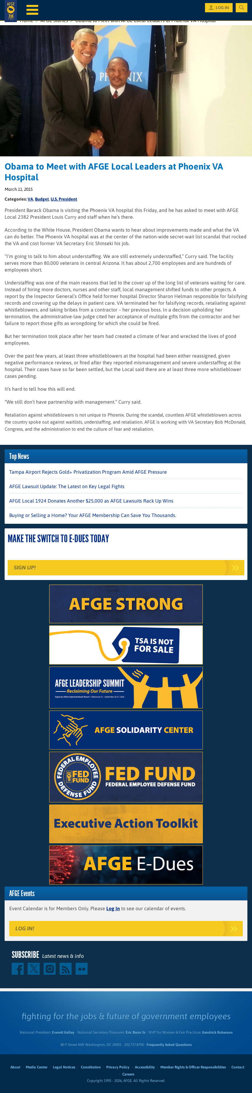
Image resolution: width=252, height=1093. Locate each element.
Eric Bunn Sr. (136, 1032)
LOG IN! (24, 928)
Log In (113, 908)
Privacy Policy (117, 1067)
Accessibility (145, 1067)
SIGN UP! (25, 567)
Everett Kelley (63, 1032)
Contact (237, 1067)
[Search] (241, 7)
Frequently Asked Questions (169, 1045)
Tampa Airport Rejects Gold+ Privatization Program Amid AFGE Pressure (88, 472)
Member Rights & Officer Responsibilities (193, 1067)
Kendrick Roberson (217, 1032)
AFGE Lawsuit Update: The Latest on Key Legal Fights (66, 486)
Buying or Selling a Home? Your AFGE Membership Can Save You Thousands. (92, 515)
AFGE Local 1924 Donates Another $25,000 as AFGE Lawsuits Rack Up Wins (91, 500)
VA (30, 199)
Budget (42, 199)
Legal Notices (64, 1067)
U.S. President (64, 199)
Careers (128, 1074)
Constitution (91, 1067)
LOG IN (222, 7)
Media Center (36, 1067)
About (15, 1067)
